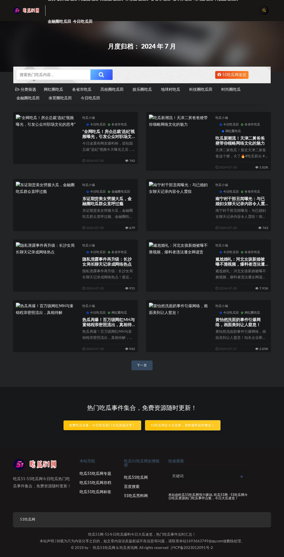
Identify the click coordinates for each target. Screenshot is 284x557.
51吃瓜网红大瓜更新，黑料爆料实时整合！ (183, 425)
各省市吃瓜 (82, 90)
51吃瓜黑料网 (136, 496)
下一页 (142, 365)
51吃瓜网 (27, 519)
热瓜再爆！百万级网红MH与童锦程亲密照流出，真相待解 (108, 325)
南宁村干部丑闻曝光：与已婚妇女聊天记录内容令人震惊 (240, 204)
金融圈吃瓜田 (59, 22)
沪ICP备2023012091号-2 (192, 548)
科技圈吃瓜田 (200, 90)
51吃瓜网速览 (233, 75)
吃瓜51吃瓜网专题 (95, 474)
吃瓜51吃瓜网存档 (95, 483)
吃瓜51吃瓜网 (136, 478)
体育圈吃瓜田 (60, 98)
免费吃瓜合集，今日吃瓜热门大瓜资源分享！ (102, 425)
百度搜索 (132, 487)
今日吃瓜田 (83, 22)
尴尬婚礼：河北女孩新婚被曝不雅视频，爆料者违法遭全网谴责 (240, 264)
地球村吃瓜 (170, 90)
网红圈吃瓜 (53, 90)
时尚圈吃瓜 (231, 90)
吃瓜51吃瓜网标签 (95, 492)
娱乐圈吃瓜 (142, 90)
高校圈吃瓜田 (112, 90)
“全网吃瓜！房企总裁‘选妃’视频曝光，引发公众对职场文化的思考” (108, 137)
